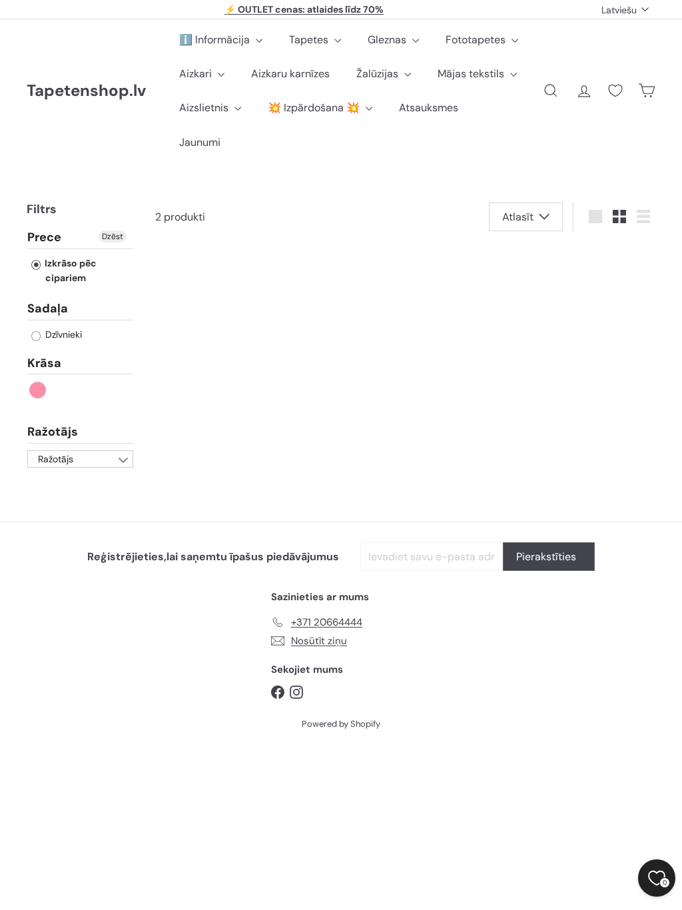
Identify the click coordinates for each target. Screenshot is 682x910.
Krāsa (44, 363)
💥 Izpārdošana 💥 (315, 108)
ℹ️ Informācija (215, 40)
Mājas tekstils (472, 74)
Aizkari (196, 74)
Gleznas (388, 40)
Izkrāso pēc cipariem (70, 270)
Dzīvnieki (62, 334)
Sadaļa (47, 308)
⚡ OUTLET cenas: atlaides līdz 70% (304, 9)
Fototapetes (477, 40)
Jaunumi (199, 142)
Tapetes (310, 40)
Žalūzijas (378, 74)
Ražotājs (52, 432)
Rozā (38, 390)
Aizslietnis (205, 108)
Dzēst (112, 236)
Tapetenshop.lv (86, 91)
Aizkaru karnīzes (290, 74)
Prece (44, 237)
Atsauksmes (428, 108)
